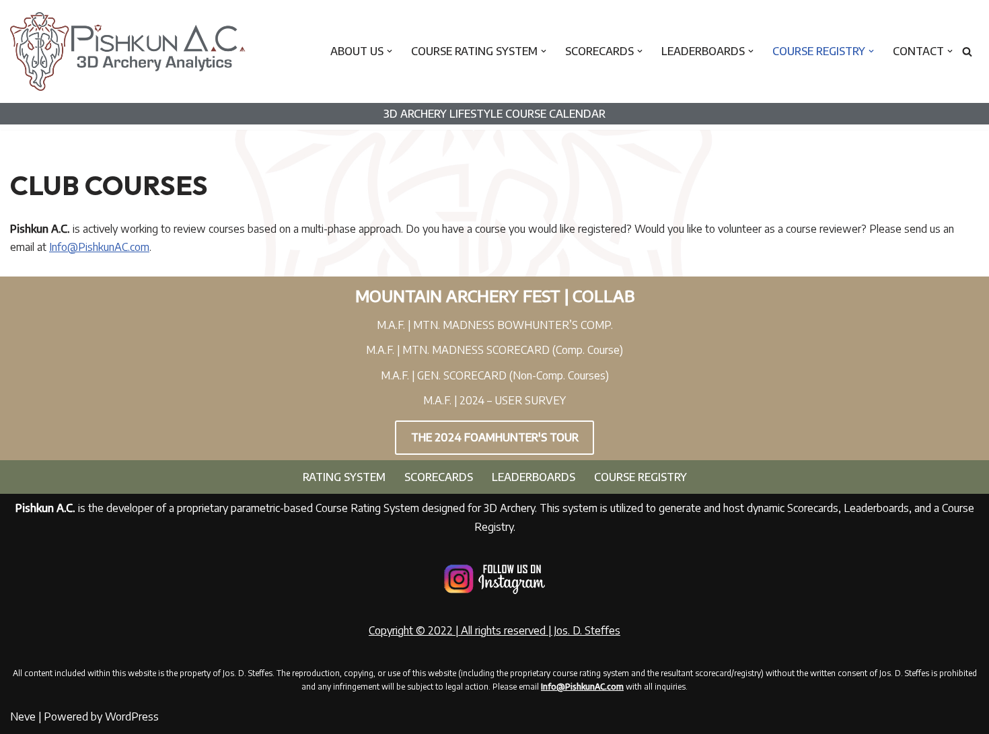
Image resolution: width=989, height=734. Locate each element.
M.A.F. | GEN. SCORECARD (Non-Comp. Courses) (495, 375)
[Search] (967, 51)
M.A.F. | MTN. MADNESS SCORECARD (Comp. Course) (494, 350)
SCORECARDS (438, 477)
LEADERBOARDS (533, 477)
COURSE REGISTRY (640, 477)
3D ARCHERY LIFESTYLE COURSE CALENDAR (494, 113)
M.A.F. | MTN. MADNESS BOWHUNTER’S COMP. (495, 325)
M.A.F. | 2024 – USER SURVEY (494, 400)
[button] (389, 51)
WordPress (132, 716)
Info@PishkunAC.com (99, 247)
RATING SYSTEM (344, 477)
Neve (23, 716)
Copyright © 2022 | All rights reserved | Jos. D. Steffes (494, 630)
